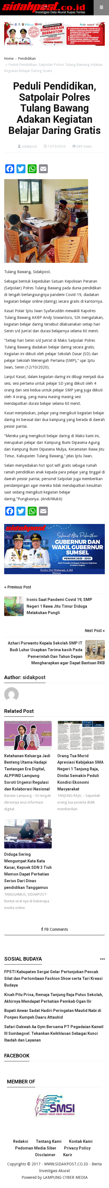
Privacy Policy (77, 1148)
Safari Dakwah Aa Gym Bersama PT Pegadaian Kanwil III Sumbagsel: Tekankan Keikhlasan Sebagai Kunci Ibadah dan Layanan (53, 1033)
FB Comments (55, 929)
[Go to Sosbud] (102, 959)
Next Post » (95, 630)
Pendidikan (27, 58)
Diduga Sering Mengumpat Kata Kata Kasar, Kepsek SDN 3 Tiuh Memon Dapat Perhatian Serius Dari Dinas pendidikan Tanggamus (28, 871)
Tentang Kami (48, 1141)
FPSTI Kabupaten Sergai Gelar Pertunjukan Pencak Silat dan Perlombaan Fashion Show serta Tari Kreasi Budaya (53, 978)
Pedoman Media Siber (35, 1148)
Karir (67, 1155)
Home (9, 58)
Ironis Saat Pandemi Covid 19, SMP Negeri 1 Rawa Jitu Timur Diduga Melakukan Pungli (59, 606)
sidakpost (29, 146)
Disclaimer (45, 1155)
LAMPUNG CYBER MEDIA (65, 1177)
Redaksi (20, 1141)
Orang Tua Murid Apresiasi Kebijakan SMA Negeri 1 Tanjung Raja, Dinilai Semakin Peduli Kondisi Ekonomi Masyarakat (80, 772)
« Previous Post (17, 587)
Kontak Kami (81, 1141)
